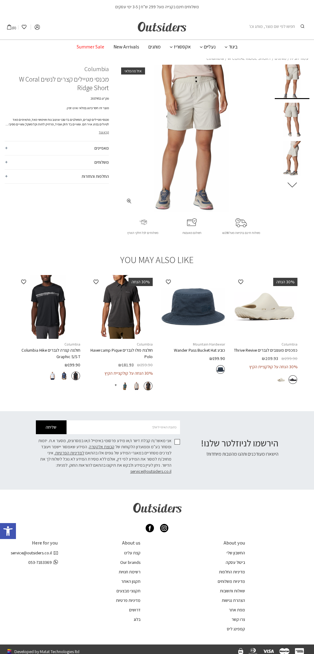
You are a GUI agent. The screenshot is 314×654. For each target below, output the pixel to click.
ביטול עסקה (235, 562)
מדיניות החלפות (232, 572)
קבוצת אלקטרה (101, 446)
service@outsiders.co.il (150, 471)
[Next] (292, 184)
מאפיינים (101, 148)
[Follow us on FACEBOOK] (150, 528)
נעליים (210, 47)
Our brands (130, 562)
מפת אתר (237, 610)
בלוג (137, 619)
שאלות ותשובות (232, 591)
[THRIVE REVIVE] (265, 307)
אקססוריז (182, 47)
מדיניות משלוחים (231, 581)
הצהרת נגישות (233, 600)
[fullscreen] (129, 201)
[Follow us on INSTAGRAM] (164, 528)
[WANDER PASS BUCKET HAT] (193, 307)
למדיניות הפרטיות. (69, 453)
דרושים (134, 610)
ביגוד (233, 47)
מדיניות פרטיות (128, 600)
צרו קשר (238, 619)
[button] (8, 531)
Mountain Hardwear (209, 344)
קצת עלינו (132, 553)
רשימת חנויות (129, 572)
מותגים (154, 47)
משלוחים (101, 162)
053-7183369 (40, 562)
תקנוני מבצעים (128, 591)
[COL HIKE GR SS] (48, 307)
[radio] (292, 379)
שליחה (51, 427)
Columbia (96, 69)
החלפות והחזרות (95, 176)
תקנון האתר (130, 581)
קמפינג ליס (236, 629)
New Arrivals (126, 47)
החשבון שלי (236, 553)
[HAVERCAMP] (121, 307)
